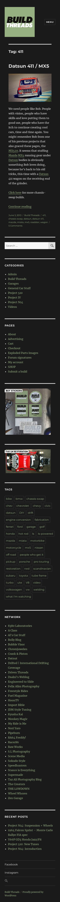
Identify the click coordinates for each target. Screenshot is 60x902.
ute (19, 582)
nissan (39, 547)
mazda (12, 222)
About (12, 334)
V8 (27, 582)
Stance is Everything (21, 770)
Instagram (11, 872)
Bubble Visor (16, 644)
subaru (10, 575)
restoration (13, 568)
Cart (11, 343)
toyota (23, 575)
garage (31, 526)
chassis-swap (15, 218)
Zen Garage (15, 798)
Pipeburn (14, 733)
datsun (27, 218)
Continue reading (20, 206)
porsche (24, 561)
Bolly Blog (14, 639)
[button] (30, 881)
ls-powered (45, 533)
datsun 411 (38, 218)
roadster (34, 222)
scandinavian (42, 568)
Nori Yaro (14, 728)
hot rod (23, 533)
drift (30, 512)
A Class (12, 630)
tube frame (39, 575)
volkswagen (14, 589)
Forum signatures (20, 357)
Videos (12, 306)
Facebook (11, 864)
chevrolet (22, 505)
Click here (15, 192)
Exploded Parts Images (23, 353)
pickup (10, 561)
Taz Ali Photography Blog (25, 779)
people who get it (32, 554)
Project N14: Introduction (25, 848)
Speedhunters (17, 765)
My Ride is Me (17, 723)
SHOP (12, 367)
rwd (27, 568)
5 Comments (15, 225)
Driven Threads (18, 672)
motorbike (37, 540)
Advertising (15, 339)
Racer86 (13, 742)
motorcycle (13, 547)
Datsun (13, 160)
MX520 (13, 150)
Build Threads (32, 215)
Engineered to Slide (21, 681)
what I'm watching (18, 596)
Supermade (15, 774)
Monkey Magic (18, 719)
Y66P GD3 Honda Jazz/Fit (25, 839)
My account (15, 362)
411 (44, 215)
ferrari (10, 526)
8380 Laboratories (20, 625)
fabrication (42, 519)
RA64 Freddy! (17, 737)
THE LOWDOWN (19, 788)
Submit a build (17, 371)
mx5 (27, 222)
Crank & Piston (18, 653)
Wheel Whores (17, 793)
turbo (10, 582)
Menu (50, 22)
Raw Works (15, 747)
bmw (19, 498)
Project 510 (15, 293)
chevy (37, 505)
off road (11, 554)
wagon (44, 222)
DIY (21, 512)
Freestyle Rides (18, 691)
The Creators (16, 784)
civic (47, 505)
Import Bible (16, 705)
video (36, 582)
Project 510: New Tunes (23, 844)
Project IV (14, 297)
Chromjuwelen (17, 649)
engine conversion (18, 519)
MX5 (21, 155)
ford (20, 526)
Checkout (14, 348)
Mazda (12, 155)
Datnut (12, 658)
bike (9, 498)
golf (42, 526)
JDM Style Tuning (19, 709)
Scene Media (16, 756)
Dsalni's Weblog (18, 677)
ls (33, 533)
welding (39, 589)
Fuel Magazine (17, 695)
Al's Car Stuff (16, 635)
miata (20, 222)
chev (9, 505)
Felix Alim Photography (23, 686)
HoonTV (13, 700)
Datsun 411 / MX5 (28, 66)
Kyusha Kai (15, 714)
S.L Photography (19, 751)
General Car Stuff (19, 288)
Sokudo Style (16, 760)
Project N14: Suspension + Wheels (30, 825)
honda (10, 533)
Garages (13, 283)
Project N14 (15, 302)
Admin (12, 274)
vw (28, 589)
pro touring (41, 561)
